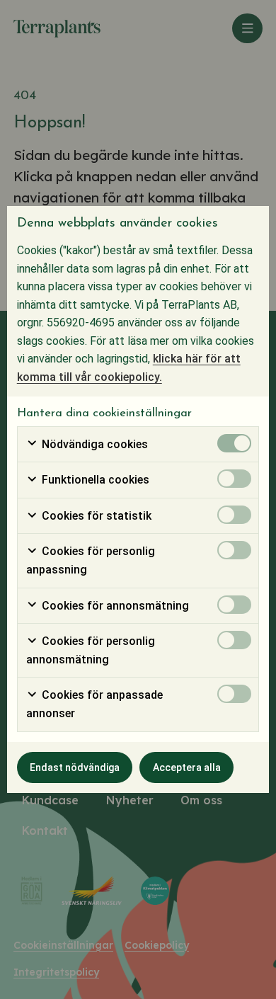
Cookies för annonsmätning (114, 605)
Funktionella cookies (94, 479)
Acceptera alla (187, 767)
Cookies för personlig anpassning (90, 560)
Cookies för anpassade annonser (94, 704)
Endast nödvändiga (75, 767)
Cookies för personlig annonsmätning (90, 650)
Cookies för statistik (95, 516)
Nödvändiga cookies (93, 444)
